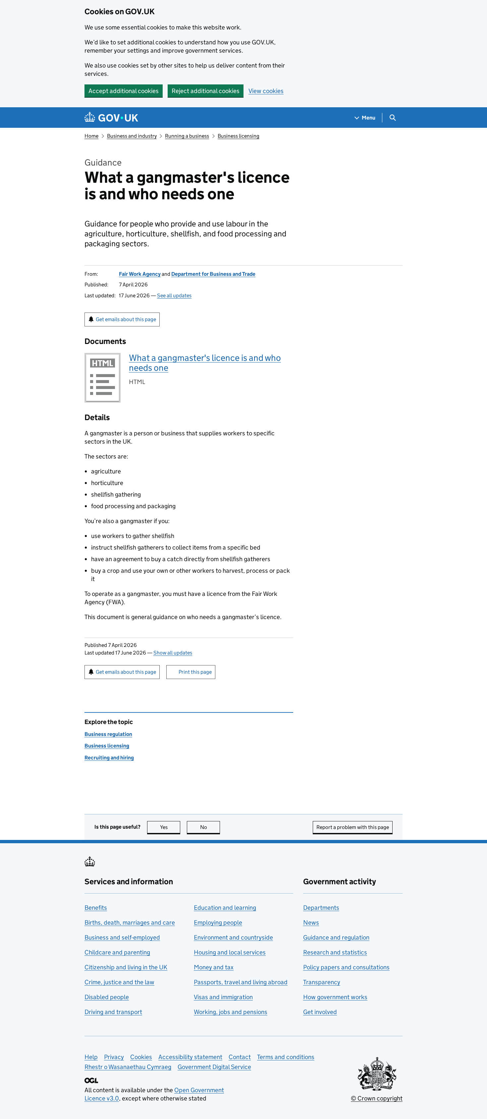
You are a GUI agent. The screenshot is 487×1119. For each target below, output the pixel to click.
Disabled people (106, 997)
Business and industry (132, 136)
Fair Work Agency (140, 274)
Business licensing (238, 136)
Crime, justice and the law (119, 982)
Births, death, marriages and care (129, 922)
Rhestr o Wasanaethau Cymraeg (127, 1067)
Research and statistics (335, 952)
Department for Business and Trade (213, 274)
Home (91, 136)
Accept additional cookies (123, 91)
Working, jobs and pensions (230, 1012)
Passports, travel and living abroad (241, 982)
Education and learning (225, 907)
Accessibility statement (190, 1057)
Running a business (187, 136)
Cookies (141, 1057)
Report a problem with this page (352, 827)
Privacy (114, 1057)
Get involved (320, 1012)
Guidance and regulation (336, 937)
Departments (321, 907)
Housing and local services (230, 952)
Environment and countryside (233, 937)
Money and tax (214, 967)
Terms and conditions (285, 1057)
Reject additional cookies (206, 91)
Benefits (95, 907)
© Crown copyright (377, 1098)
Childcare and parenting (117, 952)
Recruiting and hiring (109, 757)
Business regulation (108, 734)
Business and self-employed (122, 937)
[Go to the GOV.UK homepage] (111, 118)
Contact (240, 1057)
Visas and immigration (223, 997)
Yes (170, 827)
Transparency (321, 982)
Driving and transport (113, 1012)
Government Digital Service (214, 1067)
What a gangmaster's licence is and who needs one (205, 362)
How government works (335, 997)
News (311, 922)
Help (91, 1057)
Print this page (195, 672)
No (210, 827)
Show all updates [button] (172, 653)
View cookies (266, 91)
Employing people (218, 922)
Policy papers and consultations (346, 967)
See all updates (174, 295)
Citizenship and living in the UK (125, 967)
